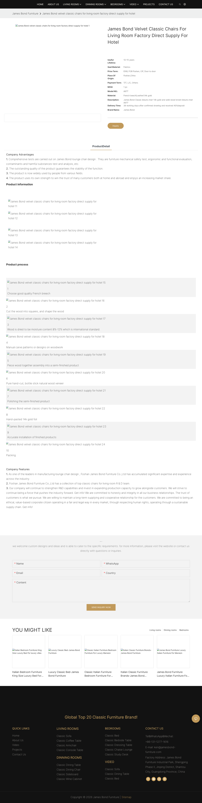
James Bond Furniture (25, 13)
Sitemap (126, 797)
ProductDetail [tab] (101, 146)
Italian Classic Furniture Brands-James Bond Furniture (134, 674)
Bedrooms (184, 630)
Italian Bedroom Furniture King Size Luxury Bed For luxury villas (27, 674)
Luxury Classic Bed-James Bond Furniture (63, 674)
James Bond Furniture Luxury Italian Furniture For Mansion (172, 674)
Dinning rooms (170, 630)
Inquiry (116, 126)
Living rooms (155, 630)
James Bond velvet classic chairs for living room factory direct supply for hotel (88, 13)
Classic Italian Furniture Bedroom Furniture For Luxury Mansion (98, 674)
